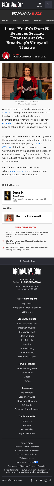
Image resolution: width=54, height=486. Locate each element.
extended (7, 123)
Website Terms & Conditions (27, 447)
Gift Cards (27, 405)
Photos (15, 20)
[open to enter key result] (48, 4)
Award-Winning (27, 348)
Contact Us (26, 279)
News (5, 20)
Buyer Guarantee (27, 433)
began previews (17, 171)
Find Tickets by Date (27, 323)
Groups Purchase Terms (27, 454)
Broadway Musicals (27, 327)
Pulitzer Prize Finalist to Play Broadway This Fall (27, 248)
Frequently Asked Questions (27, 307)
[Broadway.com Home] (12, 4)
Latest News (27, 372)
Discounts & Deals (27, 356)
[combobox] (47, 4)
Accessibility (27, 429)
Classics (27, 344)
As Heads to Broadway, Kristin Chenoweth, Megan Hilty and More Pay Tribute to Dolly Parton (28, 234)
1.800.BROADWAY (31, 282)
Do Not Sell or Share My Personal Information (27, 466)
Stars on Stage (27, 336)
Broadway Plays (27, 332)
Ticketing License (27, 458)
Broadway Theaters (27, 401)
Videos (26, 20)
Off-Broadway (27, 352)
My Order (27, 303)
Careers (27, 425)
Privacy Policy (27, 443)
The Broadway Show (27, 368)
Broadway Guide (27, 396)
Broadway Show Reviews (27, 409)
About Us (27, 421)
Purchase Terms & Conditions (27, 450)
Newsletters (27, 392)
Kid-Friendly (27, 340)
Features (38, 20)
